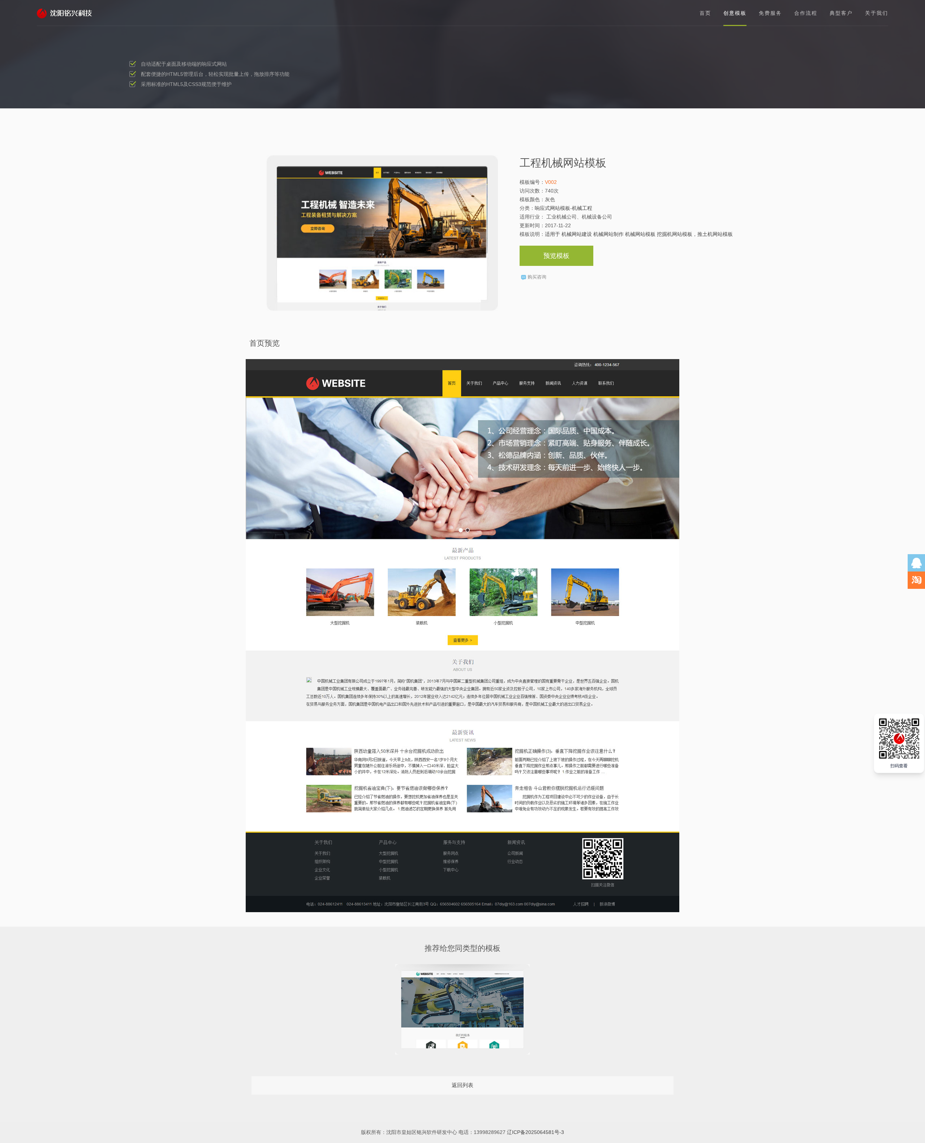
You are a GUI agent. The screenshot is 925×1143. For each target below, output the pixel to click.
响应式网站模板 (552, 208)
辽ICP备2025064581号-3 (535, 1132)
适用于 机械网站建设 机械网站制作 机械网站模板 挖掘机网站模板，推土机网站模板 (639, 234)
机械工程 (582, 208)
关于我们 (876, 13)
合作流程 (805, 13)
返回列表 (462, 1085)
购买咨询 (537, 277)
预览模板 (556, 255)
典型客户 (841, 13)
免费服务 (770, 13)
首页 (705, 13)
